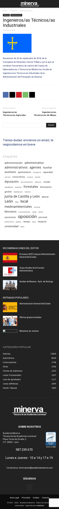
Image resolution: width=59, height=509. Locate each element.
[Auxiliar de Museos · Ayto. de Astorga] (10, 285)
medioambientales (18, 206)
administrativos (16, 167)
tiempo (26, 221)
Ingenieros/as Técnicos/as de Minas (45, 113)
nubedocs (40, 506)
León (9, 201)
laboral (45, 196)
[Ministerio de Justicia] (10, 335)
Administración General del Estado (35, 303)
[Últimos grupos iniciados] (10, 321)
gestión (8, 191)
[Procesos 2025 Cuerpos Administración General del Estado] (10, 258)
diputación (12, 181)
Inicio (5, 10)
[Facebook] (6, 95)
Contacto (45, 498)
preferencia (9, 222)
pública (18, 222)
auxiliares (10, 171)
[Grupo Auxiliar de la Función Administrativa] (10, 271)
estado (47, 181)
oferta (40, 212)
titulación (42, 221)
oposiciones (10, 217)
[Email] (32, 95)
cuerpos (30, 177)
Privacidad (26, 498)
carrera (7, 177)
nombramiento (24, 212)
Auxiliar (47, 167)
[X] (12, 95)
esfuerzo (38, 182)
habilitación (18, 192)
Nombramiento (26, 10)
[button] (4, 4)
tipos (34, 222)
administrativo (34, 162)
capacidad (48, 172)
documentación (27, 182)
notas (34, 212)
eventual (18, 187)
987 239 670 (24, 449)
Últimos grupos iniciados (30, 317)
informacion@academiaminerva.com (36, 468)
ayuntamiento (24, 172)
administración (13, 162)
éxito (22, 227)
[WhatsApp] (25, 95)
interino (28, 192)
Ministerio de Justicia (29, 331)
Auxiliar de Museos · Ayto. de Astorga (36, 281)
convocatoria (18, 176)
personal (43, 217)
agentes (35, 167)
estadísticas (9, 187)
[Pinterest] (19, 95)
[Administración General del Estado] (10, 307)
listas (16, 202)
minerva (37, 207)
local (24, 201)
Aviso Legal (14, 498)
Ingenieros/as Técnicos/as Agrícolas (14, 113)
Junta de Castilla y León (22, 196)
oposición (27, 216)
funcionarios (46, 186)
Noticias (13, 10)
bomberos (37, 172)
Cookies (36, 498)
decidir (37, 177)
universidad (11, 226)
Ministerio (10, 211)
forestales (30, 186)
